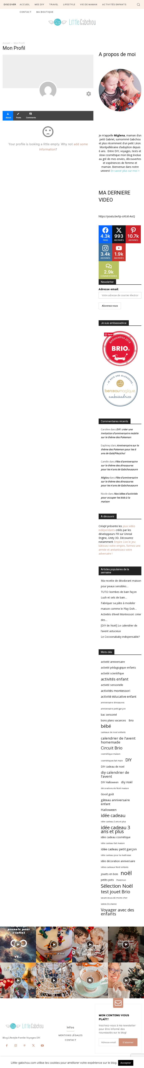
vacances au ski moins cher (114, 897)
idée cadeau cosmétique (115, 837)
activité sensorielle (112, 685)
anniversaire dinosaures (112, 702)
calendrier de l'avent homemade (118, 740)
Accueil (6, 43)
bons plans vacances (113, 720)
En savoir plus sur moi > (125, 170)
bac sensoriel (109, 714)
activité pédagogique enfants (118, 667)
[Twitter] (33, 1045)
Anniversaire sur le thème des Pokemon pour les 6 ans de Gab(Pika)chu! (120, 449)
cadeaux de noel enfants (113, 732)
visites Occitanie (109, 904)
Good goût (107, 794)
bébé (106, 726)
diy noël (127, 782)
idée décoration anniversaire (118, 861)
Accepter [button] (125, 1062)
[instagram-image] (18, 944)
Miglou (105, 477)
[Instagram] (15, 1045)
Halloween (108, 810)
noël (126, 873)
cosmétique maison (110, 754)
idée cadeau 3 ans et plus (115, 829)
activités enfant (114, 679)
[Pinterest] (24, 1045)
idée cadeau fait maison (113, 843)
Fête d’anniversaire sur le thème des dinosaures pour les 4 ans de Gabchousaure (119, 465)
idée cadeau (113, 815)
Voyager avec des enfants (117, 912)
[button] (138, 4)
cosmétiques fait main (112, 760)
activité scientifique (112, 673)
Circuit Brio (111, 748)
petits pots (107, 880)
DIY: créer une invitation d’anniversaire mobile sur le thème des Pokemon (119, 433)
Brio (131, 720)
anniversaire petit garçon (113, 708)
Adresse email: (109, 289)
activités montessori (115, 691)
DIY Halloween (109, 782)
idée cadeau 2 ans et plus (113, 821)
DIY (128, 760)
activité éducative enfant (118, 696)
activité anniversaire (113, 661)
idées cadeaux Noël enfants (114, 867)
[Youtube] (42, 1045)
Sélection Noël (117, 886)
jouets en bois (109, 874)
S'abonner (128, 1042)
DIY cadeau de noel (112, 766)
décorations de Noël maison (115, 788)
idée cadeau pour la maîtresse (116, 855)
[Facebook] (6, 1045)
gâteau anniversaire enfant (115, 802)
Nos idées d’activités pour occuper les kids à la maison (119, 497)
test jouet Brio (115, 892)
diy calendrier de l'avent (115, 774)
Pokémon (121, 880)
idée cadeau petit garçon (119, 849)
